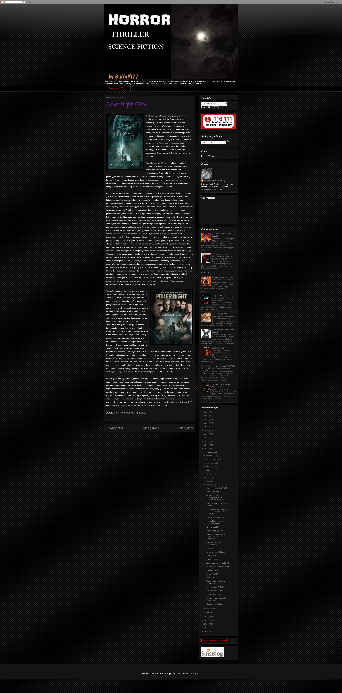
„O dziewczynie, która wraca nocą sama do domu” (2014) (218, 511)
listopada (210, 455)
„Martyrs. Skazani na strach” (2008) (221, 385)
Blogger (195, 673)
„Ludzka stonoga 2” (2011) (223, 366)
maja (208, 477)
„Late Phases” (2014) (215, 517)
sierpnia (210, 466)
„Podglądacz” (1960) (214, 548)
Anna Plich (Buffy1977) (214, 180)
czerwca (210, 474)
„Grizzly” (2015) (212, 574)
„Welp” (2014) (212, 559)
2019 (206, 434)
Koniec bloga (206, 272)
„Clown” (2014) (212, 570)
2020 (206, 430)
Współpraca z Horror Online (217, 566)
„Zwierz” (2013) (212, 527)
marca (209, 485)
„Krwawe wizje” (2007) (215, 552)
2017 (206, 441)
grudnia (209, 452)
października (212, 459)
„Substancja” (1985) (214, 604)
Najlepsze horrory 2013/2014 (213, 543)
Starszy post (185, 428)
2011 (206, 628)
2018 (206, 438)
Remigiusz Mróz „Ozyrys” (223, 277)
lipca (208, 470)
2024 (206, 416)
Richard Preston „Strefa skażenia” (216, 599)
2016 (206, 445)
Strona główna (150, 428)
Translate (221, 107)
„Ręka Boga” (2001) (214, 531)
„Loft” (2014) (211, 555)
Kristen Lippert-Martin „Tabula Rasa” (215, 522)
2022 (206, 423)
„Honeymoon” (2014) (215, 587)
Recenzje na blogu (117, 89)
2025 (206, 412)
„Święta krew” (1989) (215, 591)
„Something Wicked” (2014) (217, 488)
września (210, 463)
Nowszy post (114, 428)
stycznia (210, 612)
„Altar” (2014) (211, 577)
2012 (206, 624)
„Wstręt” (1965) (212, 492)
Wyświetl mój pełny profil (211, 189)
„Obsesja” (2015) (219, 314)
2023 (206, 419)
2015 (206, 449)
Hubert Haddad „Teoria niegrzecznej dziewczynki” (215, 536)
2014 (206, 617)
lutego (209, 608)
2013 (206, 620)
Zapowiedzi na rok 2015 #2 (217, 563)
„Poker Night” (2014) (214, 594)
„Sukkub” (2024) (219, 348)
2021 (206, 427)
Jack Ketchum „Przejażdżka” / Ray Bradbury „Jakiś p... (215, 497)
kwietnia (210, 481)
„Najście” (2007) (219, 295)
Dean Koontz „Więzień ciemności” (215, 582)
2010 (206, 631)
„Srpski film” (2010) (220, 254)
